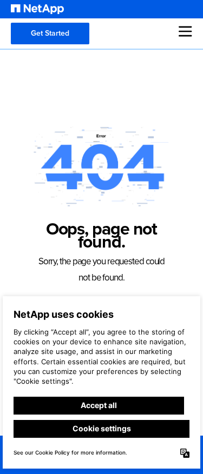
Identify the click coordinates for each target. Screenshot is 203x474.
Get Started (50, 33)
